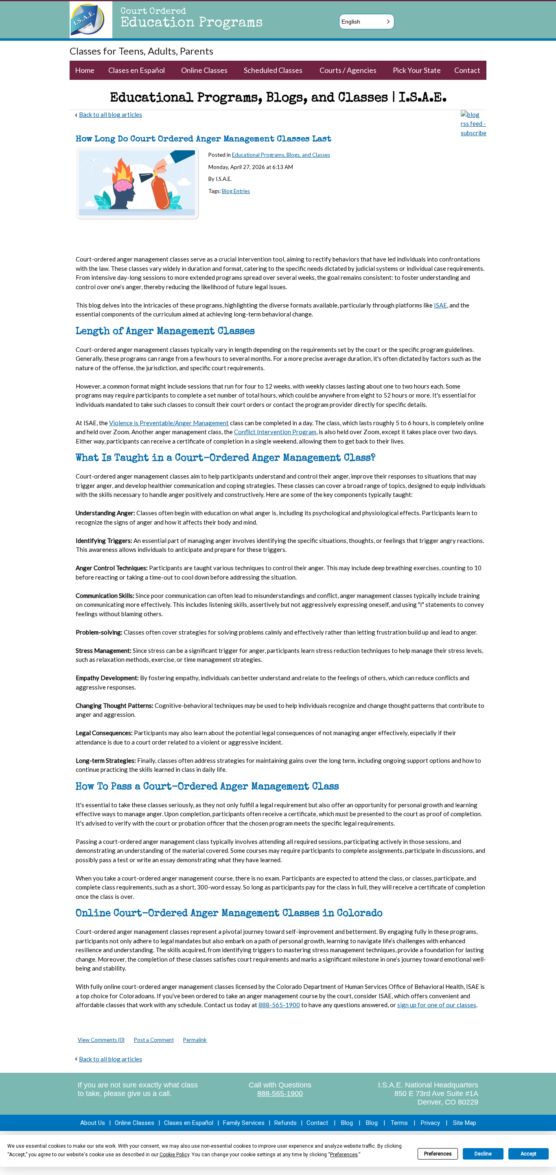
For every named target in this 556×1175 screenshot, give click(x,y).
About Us (92, 1123)
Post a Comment (154, 1040)
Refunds (285, 1123)
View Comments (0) (101, 1040)
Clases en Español (136, 70)
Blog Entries (236, 191)
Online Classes (204, 70)
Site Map (464, 1123)
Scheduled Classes (273, 70)
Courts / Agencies (348, 70)
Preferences (438, 1154)
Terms (399, 1123)
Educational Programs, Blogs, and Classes (281, 155)
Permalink (195, 1040)
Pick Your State (417, 70)
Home (84, 70)
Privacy (430, 1123)
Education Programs (191, 24)
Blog (347, 1123)
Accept (528, 1154)
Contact (467, 70)
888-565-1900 (280, 1093)
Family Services (244, 1123)
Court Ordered (153, 12)
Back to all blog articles (110, 114)
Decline (483, 1154)
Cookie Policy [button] (174, 1154)
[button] (366, 21)
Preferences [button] (344, 1154)
